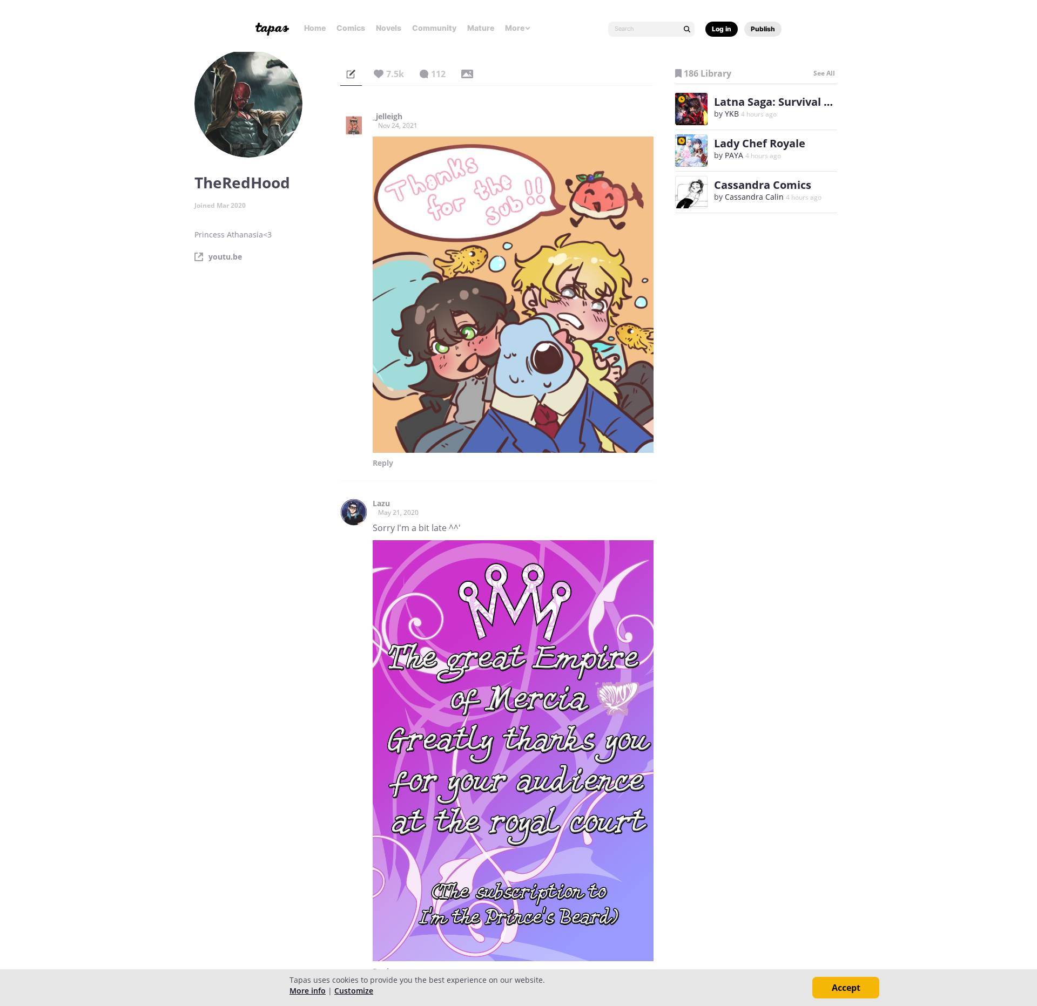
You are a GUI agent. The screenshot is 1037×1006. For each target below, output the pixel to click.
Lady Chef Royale (759, 143)
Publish (763, 29)
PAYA (734, 155)
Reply (383, 463)
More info (307, 990)
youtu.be (225, 257)
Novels (388, 27)
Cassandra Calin (754, 197)
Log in (721, 29)
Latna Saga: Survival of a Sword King (810, 101)
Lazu (381, 503)
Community (434, 27)
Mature (480, 27)
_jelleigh (387, 116)
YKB (732, 113)
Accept (846, 988)
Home (315, 27)
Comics (350, 27)
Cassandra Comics (762, 185)
